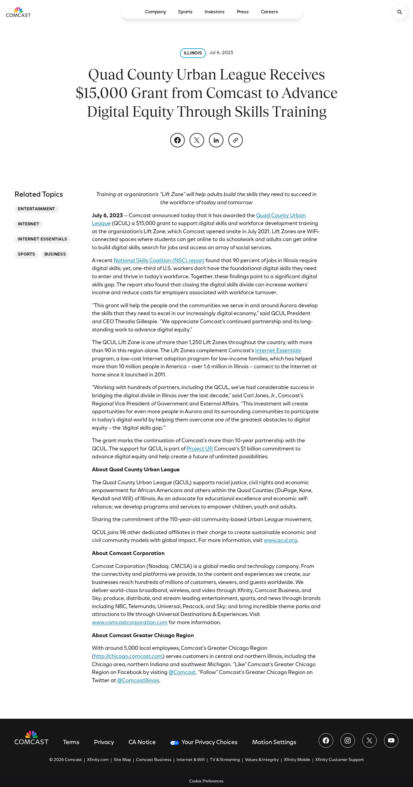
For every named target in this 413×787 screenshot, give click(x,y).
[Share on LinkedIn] (216, 140)
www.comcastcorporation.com (129, 623)
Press (243, 12)
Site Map (122, 760)
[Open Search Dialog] (399, 12)
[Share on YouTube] (391, 740)
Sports (185, 12)
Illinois (193, 53)
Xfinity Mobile (297, 760)
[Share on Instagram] (347, 740)
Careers (269, 12)
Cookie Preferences (206, 781)
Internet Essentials (278, 351)
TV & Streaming (225, 760)
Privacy (104, 743)
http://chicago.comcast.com (128, 657)
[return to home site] (18, 12)
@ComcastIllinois (138, 681)
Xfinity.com (98, 760)
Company (155, 12)
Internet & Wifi (191, 760)
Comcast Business (153, 760)
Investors (215, 12)
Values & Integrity (262, 760)
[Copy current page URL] (235, 140)
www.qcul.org (280, 540)
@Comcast (182, 673)
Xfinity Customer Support (339, 760)
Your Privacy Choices (209, 743)
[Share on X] (197, 140)
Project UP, (200, 449)
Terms (71, 743)
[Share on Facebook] (177, 140)
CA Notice (142, 743)
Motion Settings (274, 743)
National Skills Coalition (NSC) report (159, 261)
